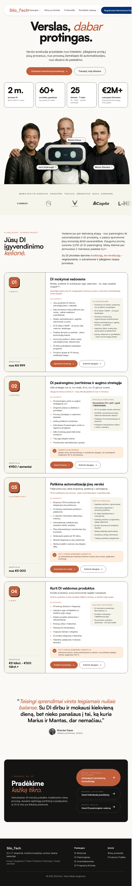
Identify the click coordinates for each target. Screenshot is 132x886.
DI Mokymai (80, 853)
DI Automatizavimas (84, 861)
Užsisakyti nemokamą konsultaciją (49, 71)
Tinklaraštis (69, 10)
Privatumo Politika (116, 857)
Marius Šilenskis (104, 167)
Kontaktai (83, 10)
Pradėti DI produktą (64, 665)
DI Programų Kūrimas (84, 865)
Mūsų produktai (52, 10)
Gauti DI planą (62, 465)
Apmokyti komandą (64, 364)
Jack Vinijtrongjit (47, 167)
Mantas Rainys (76, 140)
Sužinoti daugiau (92, 364)
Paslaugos (33, 10)
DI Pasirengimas (82, 857)
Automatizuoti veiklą (64, 569)
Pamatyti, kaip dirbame (90, 71)
